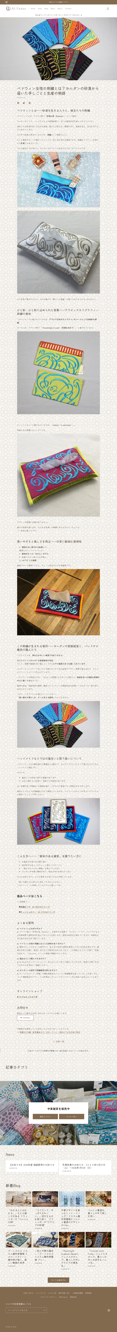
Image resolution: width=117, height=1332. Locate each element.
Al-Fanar (14, 1327)
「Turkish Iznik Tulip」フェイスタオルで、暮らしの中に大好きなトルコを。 (98, 1256)
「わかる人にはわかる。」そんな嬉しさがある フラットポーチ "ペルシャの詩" (18, 1216)
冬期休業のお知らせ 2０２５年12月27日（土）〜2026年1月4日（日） (83, 1166)
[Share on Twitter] (24, 103)
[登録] (44, 1310)
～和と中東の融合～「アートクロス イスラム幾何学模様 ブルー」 (44, 1255)
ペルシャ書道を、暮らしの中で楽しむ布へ (97, 1213)
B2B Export (63, 1297)
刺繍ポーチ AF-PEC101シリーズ (35, 906)
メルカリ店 (52, 1293)
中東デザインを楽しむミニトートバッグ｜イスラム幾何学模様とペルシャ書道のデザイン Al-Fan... (71, 1218)
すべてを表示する (58, 1280)
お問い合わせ (28, 1293)
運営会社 (73, 1297)
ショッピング (41, 1293)
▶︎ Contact (25, 1017)
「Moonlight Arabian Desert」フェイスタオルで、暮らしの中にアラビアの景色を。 (70, 1258)
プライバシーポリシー (48, 1297)
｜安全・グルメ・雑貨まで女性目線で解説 (49, 1032)
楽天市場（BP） (65, 1293)
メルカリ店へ (71, 1116)
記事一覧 (60, 1041)
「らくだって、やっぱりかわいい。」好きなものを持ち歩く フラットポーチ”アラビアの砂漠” (45, 1218)
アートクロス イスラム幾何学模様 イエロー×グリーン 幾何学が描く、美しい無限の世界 (18, 1256)
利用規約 (88, 1293)
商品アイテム (45, 1116)
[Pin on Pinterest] (29, 103)
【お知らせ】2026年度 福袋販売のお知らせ (32, 1164)
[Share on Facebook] (18, 103)
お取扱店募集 (78, 1293)
